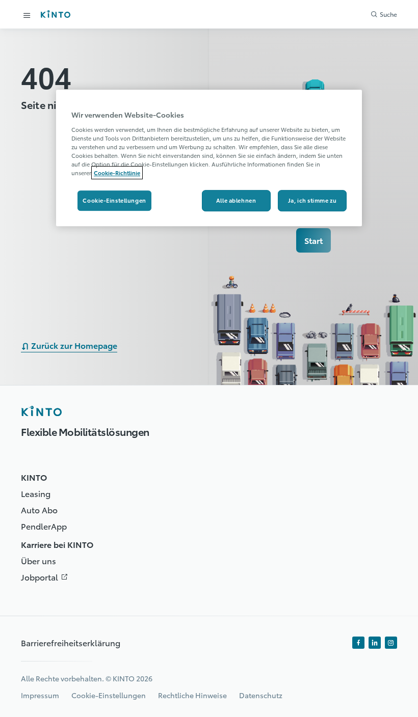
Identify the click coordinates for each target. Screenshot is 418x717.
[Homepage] (41, 411)
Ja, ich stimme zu (312, 200)
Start (313, 240)
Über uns (38, 560)
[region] (209, 158)
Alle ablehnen (236, 200)
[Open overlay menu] (27, 15)
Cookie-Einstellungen (114, 200)
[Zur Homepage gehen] (55, 14)
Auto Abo (39, 509)
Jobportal (46, 577)
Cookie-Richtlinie (117, 173)
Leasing (35, 493)
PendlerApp (44, 526)
